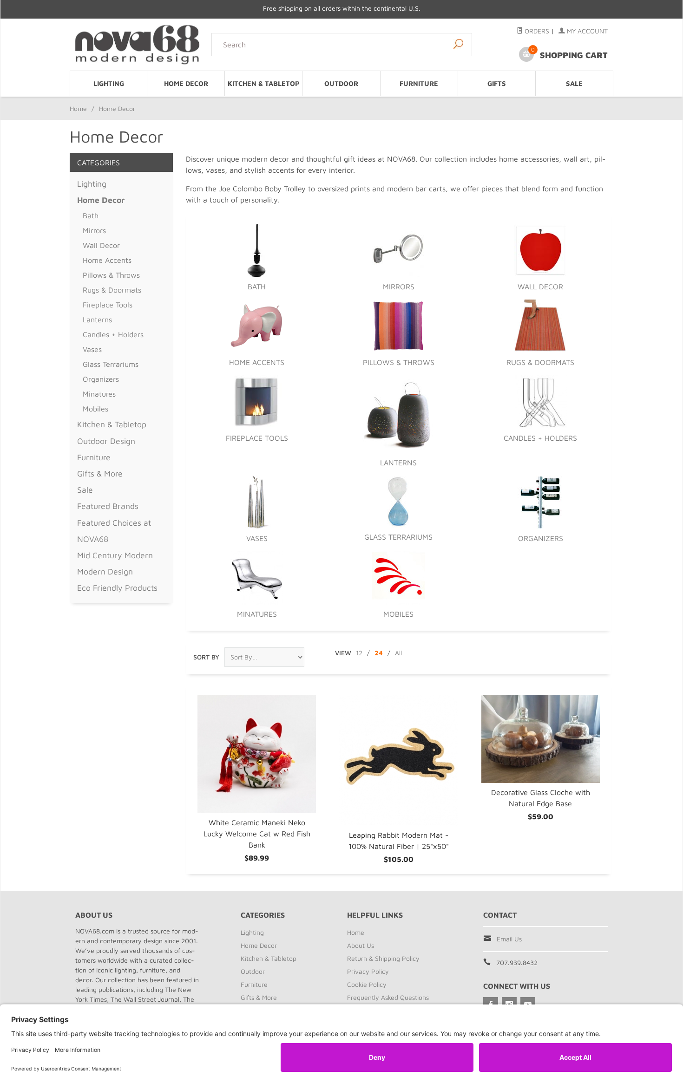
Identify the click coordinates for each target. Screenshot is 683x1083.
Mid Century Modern (115, 555)
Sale (574, 83)
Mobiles (398, 614)
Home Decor (186, 83)
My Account (586, 31)
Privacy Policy (368, 971)
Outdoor (341, 83)
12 (359, 653)
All (398, 653)
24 (378, 653)
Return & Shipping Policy (383, 958)
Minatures (257, 614)
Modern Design (105, 571)
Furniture (419, 83)
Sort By (206, 657)
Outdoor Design (106, 441)
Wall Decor (540, 286)
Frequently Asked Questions (388, 997)
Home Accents (256, 362)
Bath (257, 286)
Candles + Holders (540, 438)
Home (78, 108)
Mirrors (398, 286)
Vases (257, 538)
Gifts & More (100, 473)
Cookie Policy (367, 984)
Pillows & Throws (398, 362)
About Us (360, 945)
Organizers (540, 538)
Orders (536, 31)
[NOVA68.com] (138, 44)
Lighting (108, 83)
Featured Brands (107, 506)
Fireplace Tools (257, 438)
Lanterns (398, 462)
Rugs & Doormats (540, 362)
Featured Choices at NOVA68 (114, 531)
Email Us (509, 939)
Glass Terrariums (398, 537)
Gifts (496, 83)
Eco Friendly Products (117, 588)
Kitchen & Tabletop (264, 83)
